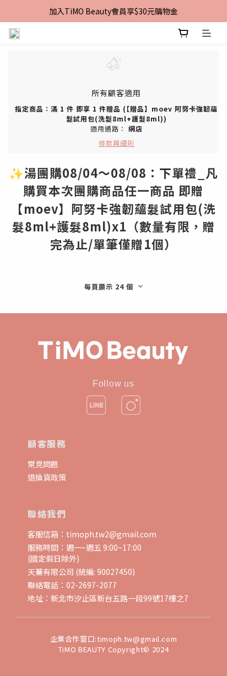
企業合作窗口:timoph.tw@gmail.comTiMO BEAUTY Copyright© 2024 (113, 643)
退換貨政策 (47, 477)
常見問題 (43, 463)
